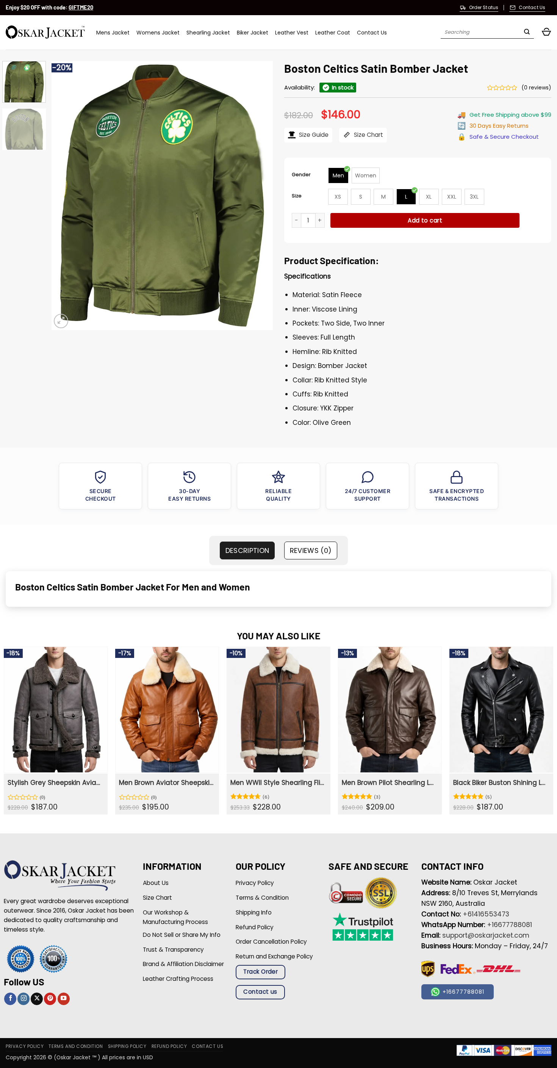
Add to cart (425, 220)
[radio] (338, 175)
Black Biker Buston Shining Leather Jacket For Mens (500, 782)
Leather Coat (332, 32)
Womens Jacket (158, 32)
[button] (546, 32)
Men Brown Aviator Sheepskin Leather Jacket (166, 782)
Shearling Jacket (208, 32)
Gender (301, 174)
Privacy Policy (25, 1046)
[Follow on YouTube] (64, 999)
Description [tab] (247, 550)
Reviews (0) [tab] (311, 550)
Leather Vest (291, 32)
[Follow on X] (37, 999)
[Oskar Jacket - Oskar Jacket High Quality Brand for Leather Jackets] (45, 32)
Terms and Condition (76, 1046)
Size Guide (313, 135)
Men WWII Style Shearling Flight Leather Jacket (277, 782)
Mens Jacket (113, 32)
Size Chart (367, 135)
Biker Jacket (252, 32)
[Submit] (527, 32)
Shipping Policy (127, 1046)
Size (297, 195)
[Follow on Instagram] (23, 999)
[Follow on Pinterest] (50, 999)
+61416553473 (486, 914)
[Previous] (65, 195)
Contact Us (372, 32)
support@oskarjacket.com (485, 935)
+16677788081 (509, 924)
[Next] (259, 195)
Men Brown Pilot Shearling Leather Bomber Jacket (389, 782)
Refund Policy (169, 1046)
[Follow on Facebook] (10, 999)
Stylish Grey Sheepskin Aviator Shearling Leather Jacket (55, 782)
